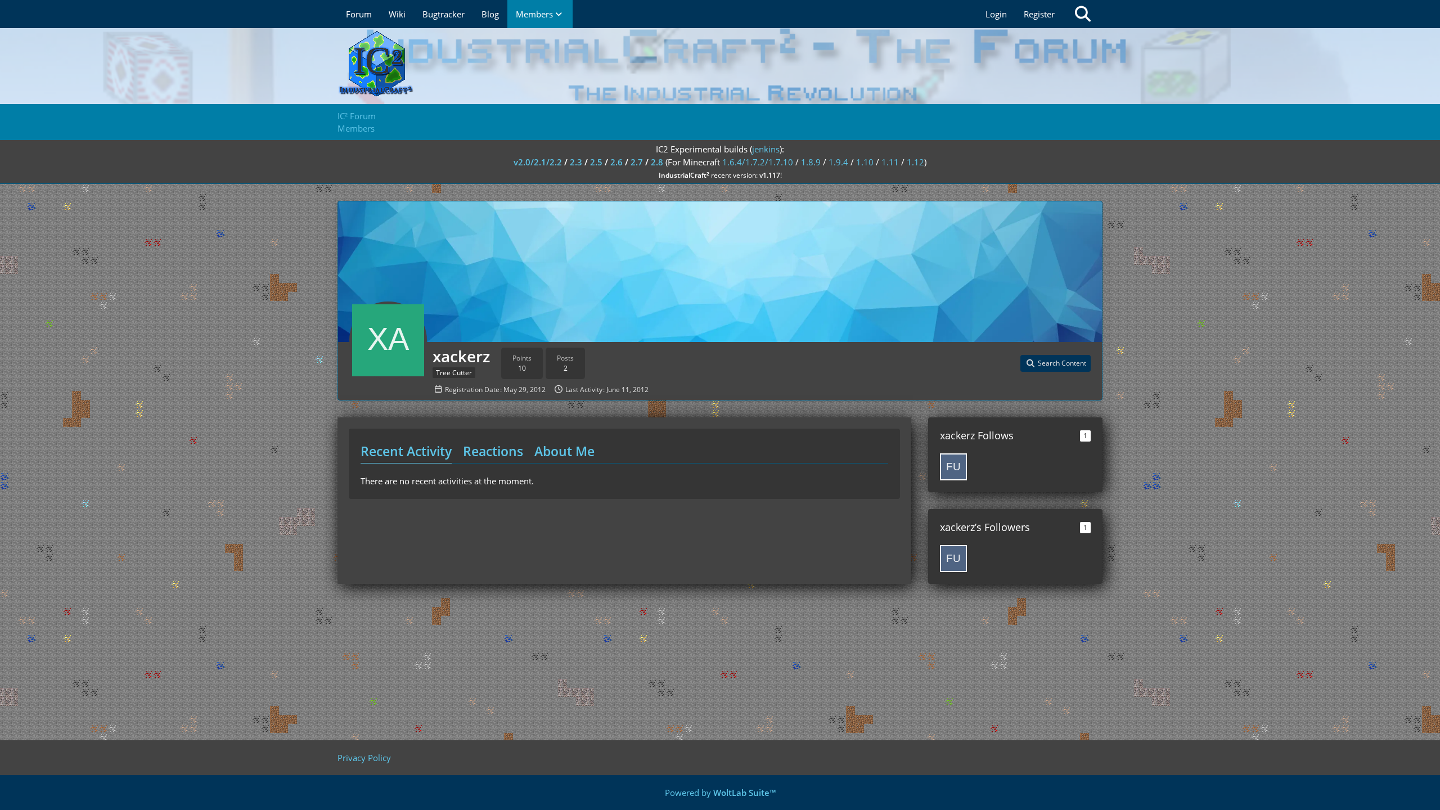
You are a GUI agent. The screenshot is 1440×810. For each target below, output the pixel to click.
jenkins (766, 149)
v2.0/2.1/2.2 (538, 162)
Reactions (493, 451)
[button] (1055, 363)
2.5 (596, 162)
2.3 (576, 162)
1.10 (865, 162)
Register (1039, 14)
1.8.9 (811, 162)
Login (996, 14)
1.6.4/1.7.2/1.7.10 (757, 162)
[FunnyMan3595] (953, 466)
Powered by (720, 792)
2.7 (637, 162)
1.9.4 (838, 162)
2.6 (616, 162)
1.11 (890, 162)
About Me (564, 451)
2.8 (657, 162)
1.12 (915, 162)
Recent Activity (406, 451)
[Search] (1082, 14)
